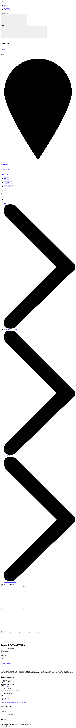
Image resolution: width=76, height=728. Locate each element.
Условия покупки (8, 179)
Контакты (6, 10)
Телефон (3, 713)
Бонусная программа (9, 185)
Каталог (6, 5)
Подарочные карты (8, 183)
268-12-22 (3, 49)
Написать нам (4, 174)
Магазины (6, 6)
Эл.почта (3, 711)
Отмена (9, 726)
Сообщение (4, 719)
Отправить (3, 726)
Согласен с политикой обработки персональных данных (16, 724)
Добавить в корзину (6, 663)
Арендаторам (7, 9)
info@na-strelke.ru (5, 169)
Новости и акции (8, 181)
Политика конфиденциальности (9, 192)
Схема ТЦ (6, 8)
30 (3, 653)
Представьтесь (4, 709)
